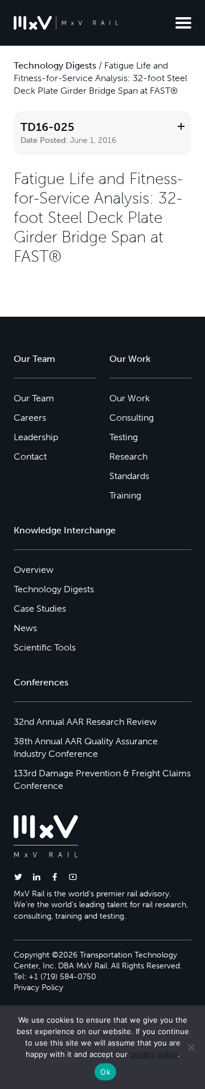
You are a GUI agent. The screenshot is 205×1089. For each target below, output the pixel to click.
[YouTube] (72, 876)
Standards (129, 475)
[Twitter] (18, 876)
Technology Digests (55, 65)
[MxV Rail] (66, 23)
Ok (105, 1071)
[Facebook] (54, 876)
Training (125, 495)
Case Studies (40, 608)
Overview (34, 569)
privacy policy (154, 1054)
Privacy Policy (38, 987)
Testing (123, 437)
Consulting (131, 417)
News (25, 628)
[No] (190, 1047)
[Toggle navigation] (183, 23)
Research (128, 456)
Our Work (129, 398)
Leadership (36, 437)
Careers (30, 417)
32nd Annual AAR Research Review (85, 721)
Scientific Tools (45, 647)
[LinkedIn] (36, 876)
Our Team (34, 398)
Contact (30, 456)
